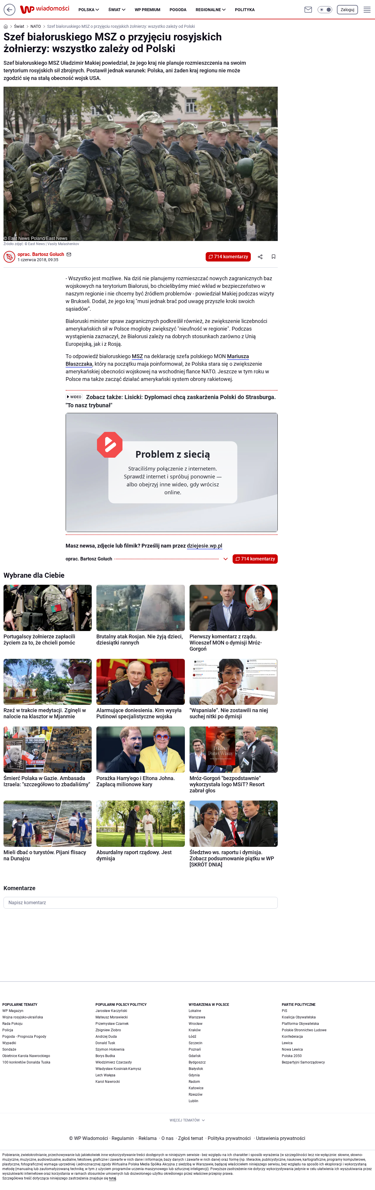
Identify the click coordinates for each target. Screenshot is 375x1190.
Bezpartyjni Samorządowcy (303, 1062)
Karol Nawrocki (108, 1082)
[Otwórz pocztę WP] (308, 9)
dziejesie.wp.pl (204, 546)
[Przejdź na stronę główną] (10, 14)
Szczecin (195, 1043)
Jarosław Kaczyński (111, 1011)
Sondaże (9, 1049)
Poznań (195, 1049)
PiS (284, 1011)
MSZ (137, 356)
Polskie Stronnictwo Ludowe (304, 1030)
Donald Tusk (105, 1043)
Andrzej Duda (106, 1037)
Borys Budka (105, 1056)
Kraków (195, 1030)
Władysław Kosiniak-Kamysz (118, 1069)
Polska (86, 9)
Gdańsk (195, 1056)
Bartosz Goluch (48, 254)
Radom (194, 1082)
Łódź (192, 1037)
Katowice (196, 1088)
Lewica (287, 1043)
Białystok (196, 1069)
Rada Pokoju (12, 1024)
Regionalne (208, 9)
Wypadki (9, 1043)
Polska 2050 (292, 1056)
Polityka (245, 9)
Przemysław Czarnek (112, 1024)
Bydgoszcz (197, 1062)
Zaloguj (347, 9)
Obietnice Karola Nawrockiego (26, 1056)
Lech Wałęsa (105, 1075)
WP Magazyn (12, 1011)
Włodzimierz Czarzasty (114, 1062)
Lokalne (195, 1011)
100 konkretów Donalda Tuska (26, 1062)
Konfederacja (292, 1037)
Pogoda (178, 9)
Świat (114, 9)
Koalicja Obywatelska (299, 1017)
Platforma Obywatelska (300, 1024)
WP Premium (147, 9)
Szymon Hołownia (110, 1049)
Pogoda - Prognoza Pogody (24, 1037)
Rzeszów (195, 1094)
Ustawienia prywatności (279, 1138)
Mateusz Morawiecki (112, 1017)
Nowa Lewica (292, 1049)
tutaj (112, 1178)
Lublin (193, 1101)
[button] (325, 9)
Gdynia (194, 1075)
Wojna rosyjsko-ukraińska (22, 1017)
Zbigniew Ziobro (108, 1030)
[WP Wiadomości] (49, 9)
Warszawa (197, 1017)
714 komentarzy (231, 256)
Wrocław (195, 1024)
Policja (7, 1030)
